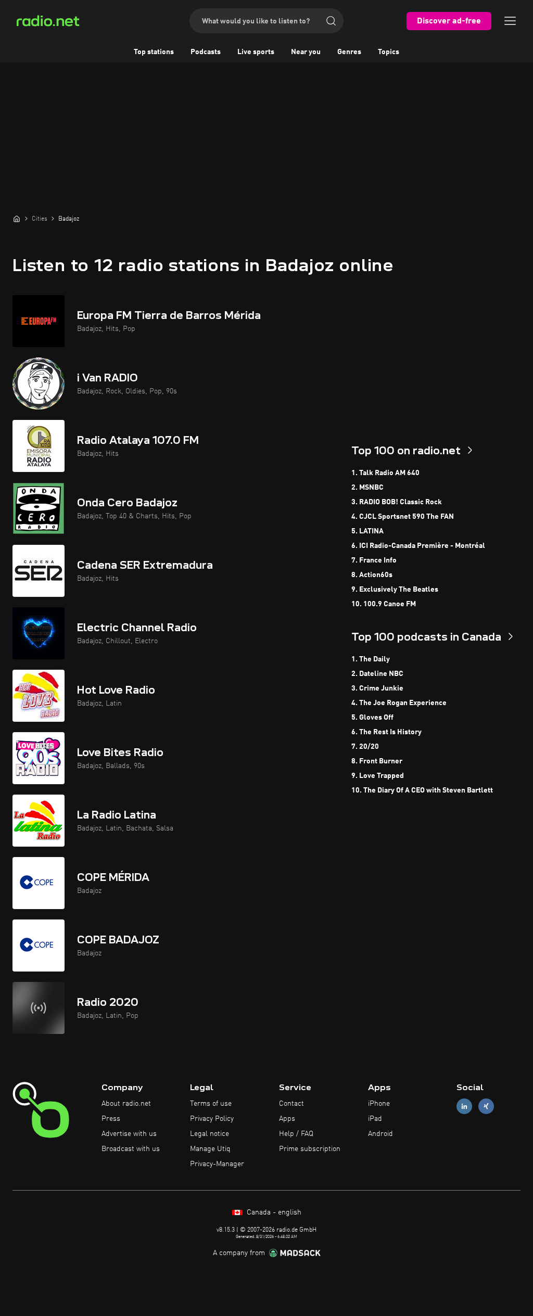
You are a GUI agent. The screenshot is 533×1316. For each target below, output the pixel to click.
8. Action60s (371, 575)
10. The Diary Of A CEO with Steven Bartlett (422, 790)
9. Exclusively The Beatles (394, 589)
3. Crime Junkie (377, 688)
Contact (291, 1103)
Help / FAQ (296, 1134)
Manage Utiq (210, 1149)
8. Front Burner (376, 761)
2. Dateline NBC (377, 674)
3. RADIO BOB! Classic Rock (396, 502)
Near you (306, 52)
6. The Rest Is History (386, 732)
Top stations (154, 52)
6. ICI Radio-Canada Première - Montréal (418, 546)
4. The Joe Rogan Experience (399, 703)
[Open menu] (510, 21)
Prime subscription (309, 1149)
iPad (375, 1118)
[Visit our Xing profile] (486, 1106)
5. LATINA (367, 531)
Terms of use (211, 1103)
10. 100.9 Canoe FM (383, 604)
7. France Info (374, 560)
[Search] (331, 21)
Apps (287, 1118)
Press (110, 1118)
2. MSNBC (367, 487)
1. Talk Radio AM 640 (385, 473)
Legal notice (209, 1134)
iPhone (379, 1103)
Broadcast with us (130, 1149)
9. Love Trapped (377, 776)
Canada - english (273, 1212)
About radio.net (126, 1103)
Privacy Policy (212, 1118)
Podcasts (206, 52)
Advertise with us (129, 1134)
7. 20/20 (365, 746)
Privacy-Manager (217, 1164)
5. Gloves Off (372, 717)
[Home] (16, 218)
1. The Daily (370, 659)
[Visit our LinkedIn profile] (464, 1106)
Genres (349, 52)
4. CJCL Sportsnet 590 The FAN (402, 516)
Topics (388, 52)
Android (380, 1134)
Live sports (255, 52)
